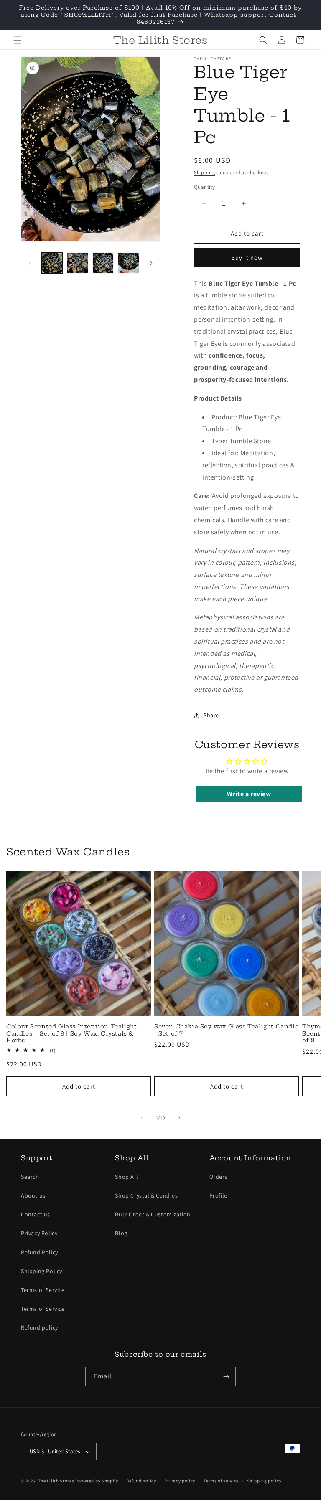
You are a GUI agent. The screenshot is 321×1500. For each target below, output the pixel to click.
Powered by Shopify (96, 1481)
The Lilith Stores (56, 1481)
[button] (17, 40)
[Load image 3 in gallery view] (103, 263)
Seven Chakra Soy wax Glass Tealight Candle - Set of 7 (226, 1030)
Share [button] (211, 715)
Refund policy (39, 1327)
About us (33, 1195)
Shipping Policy (41, 1271)
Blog (121, 1233)
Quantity (204, 186)
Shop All (126, 1176)
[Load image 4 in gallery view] (128, 263)
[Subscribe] (226, 1376)
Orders (218, 1176)
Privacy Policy (39, 1233)
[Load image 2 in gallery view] (77, 263)
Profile (218, 1195)
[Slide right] (151, 263)
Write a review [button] (249, 793)
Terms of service (221, 1481)
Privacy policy (179, 1481)
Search (30, 1176)
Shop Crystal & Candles (146, 1195)
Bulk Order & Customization (153, 1214)
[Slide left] (30, 263)
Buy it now (247, 257)
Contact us (35, 1214)
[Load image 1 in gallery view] (52, 263)
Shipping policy (264, 1481)
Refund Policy (39, 1252)
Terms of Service (43, 1290)
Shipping (204, 172)
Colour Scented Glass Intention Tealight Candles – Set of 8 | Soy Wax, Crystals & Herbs (71, 1033)
